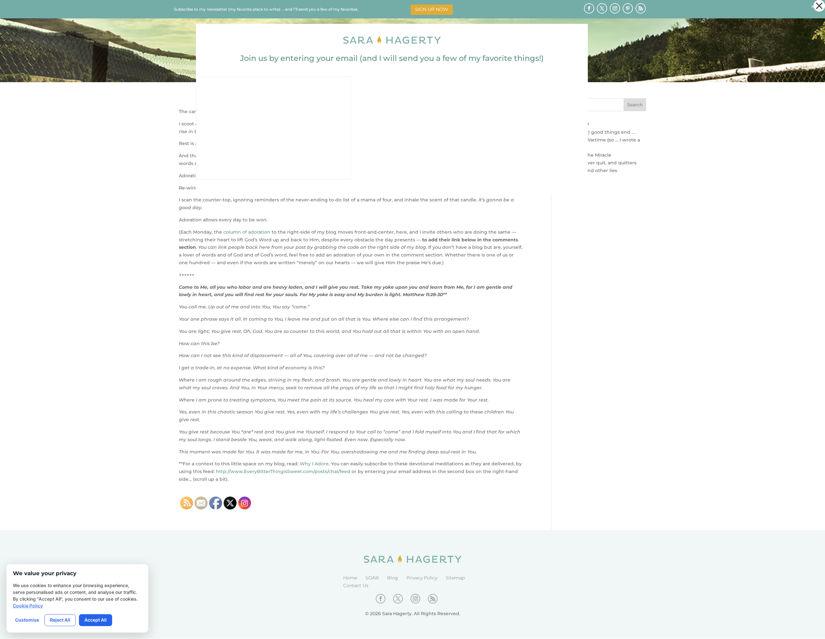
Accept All (95, 620)
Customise (27, 620)
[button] (819, 6)
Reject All (60, 620)
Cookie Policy (28, 605)
